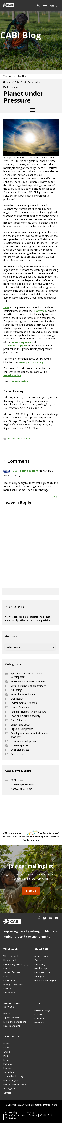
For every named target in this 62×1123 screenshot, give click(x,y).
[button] (39, 918)
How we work (10, 960)
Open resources (11, 1017)
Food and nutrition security (25, 716)
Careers (38, 1014)
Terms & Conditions (15, 1115)
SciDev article (20, 381)
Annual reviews (41, 956)
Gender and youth (20, 724)
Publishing (16, 690)
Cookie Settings (47, 1115)
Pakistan (7, 1068)
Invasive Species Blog (22, 784)
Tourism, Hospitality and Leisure (28, 711)
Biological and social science (13, 986)
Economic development (23, 741)
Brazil (6, 1043)
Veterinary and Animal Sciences (27, 681)
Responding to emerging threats (15, 966)
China (6, 1047)
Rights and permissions (14, 1021)
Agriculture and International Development (26, 675)
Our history (39, 964)
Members (39, 1022)
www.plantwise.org (31, 362)
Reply (54, 497)
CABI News (16, 780)
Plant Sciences (18, 720)
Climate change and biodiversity (28, 685)
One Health (16, 754)
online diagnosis (21, 342)
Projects (7, 976)
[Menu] (32, 110)
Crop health (16, 698)
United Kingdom (11, 1080)
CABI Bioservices (19, 749)
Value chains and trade (22, 694)
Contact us (39, 1018)
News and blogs (42, 1010)
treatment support (15, 345)
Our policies (40, 960)
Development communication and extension (29, 735)
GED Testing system (25, 470)
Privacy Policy (27, 1112)
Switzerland (9, 1072)
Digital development (21, 729)
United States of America (15, 1084)
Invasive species (19, 745)
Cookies (33, 1115)
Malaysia (7, 1064)
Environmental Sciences (19, 438)
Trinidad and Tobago (13, 1076)
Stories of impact (11, 972)
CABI (6, 307)
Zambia (7, 1092)
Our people (9, 992)
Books (6, 1013)
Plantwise (39, 310)
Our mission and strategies (42, 974)
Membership (40, 968)
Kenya (6, 1060)
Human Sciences (19, 707)
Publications (9, 980)
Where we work (10, 956)
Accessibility (11, 1112)
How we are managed (45, 980)
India (5, 1055)
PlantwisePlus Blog (21, 788)
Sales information (11, 1025)
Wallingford (9, 1088)
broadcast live (12, 375)
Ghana (6, 1051)
